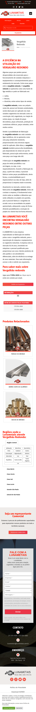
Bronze (19, 20)
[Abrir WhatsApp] (31, 707)
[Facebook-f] (16, 7)
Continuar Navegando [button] (9, 708)
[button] (30, 13)
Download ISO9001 (18, 692)
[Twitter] (19, 7)
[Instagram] (13, 7)
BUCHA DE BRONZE (18, 420)
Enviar (18, 612)
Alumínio (22, 23)
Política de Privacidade (18, 687)
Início (18, 47)
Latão (13, 23)
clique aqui (26, 275)
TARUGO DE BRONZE (18, 354)
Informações (8, 20)
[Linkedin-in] (22, 7)
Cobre (27, 20)
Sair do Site (19, 708)
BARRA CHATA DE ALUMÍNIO (18, 387)
